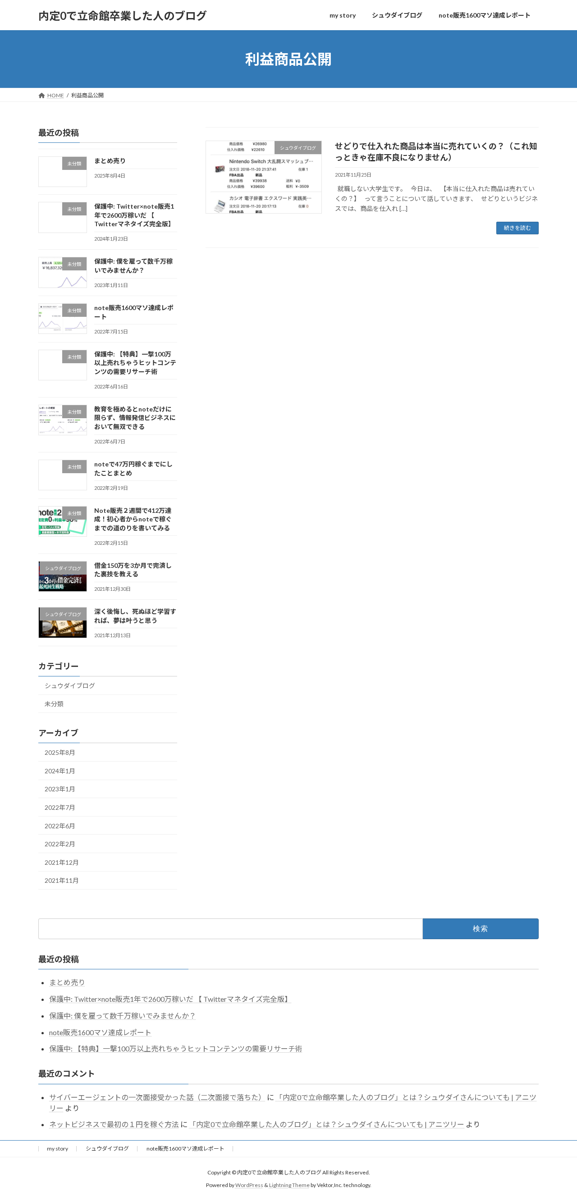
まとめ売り (110, 160)
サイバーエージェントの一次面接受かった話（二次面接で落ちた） (157, 1097)
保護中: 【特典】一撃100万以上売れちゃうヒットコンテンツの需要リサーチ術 (135, 362)
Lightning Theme (289, 1185)
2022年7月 (60, 807)
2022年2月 (60, 844)
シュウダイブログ (70, 686)
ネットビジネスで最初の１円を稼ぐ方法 (114, 1124)
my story (57, 1148)
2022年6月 (60, 826)
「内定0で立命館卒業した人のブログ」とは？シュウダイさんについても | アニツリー (326, 1124)
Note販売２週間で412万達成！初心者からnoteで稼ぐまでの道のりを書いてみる (133, 519)
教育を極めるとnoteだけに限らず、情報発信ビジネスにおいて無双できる (135, 417)
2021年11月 (62, 881)
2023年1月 (60, 789)
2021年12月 (62, 862)
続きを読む (517, 227)
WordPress (249, 1185)
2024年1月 (60, 771)
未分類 (54, 704)
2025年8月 (60, 752)
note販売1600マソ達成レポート (100, 1032)
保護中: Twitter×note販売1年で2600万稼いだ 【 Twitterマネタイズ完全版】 (134, 215)
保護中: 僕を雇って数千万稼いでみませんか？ (122, 1015)
